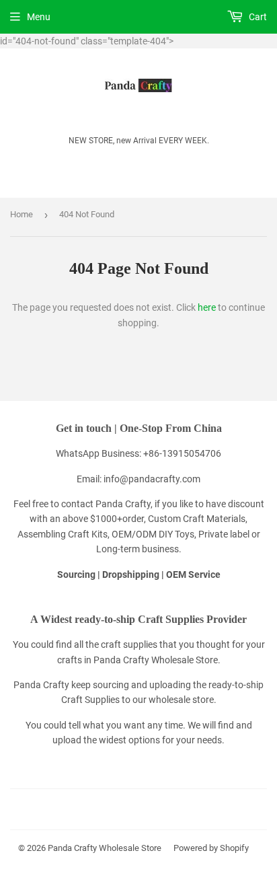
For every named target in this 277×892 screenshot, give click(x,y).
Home (21, 214)
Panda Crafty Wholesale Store (104, 848)
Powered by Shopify (211, 848)
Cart (257, 16)
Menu (38, 16)
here (207, 307)
